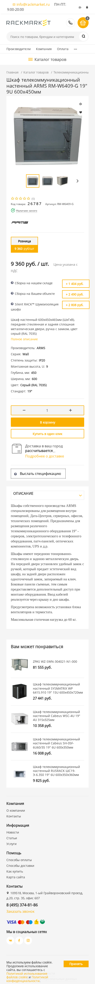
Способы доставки (20, 866)
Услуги (11, 844)
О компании (15, 810)
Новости (12, 832)
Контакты (13, 816)
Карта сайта (15, 877)
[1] (13, 198)
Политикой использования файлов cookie (26, 975)
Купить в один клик (47, 434)
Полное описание (24, 339)
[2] (17, 198)
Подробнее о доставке (44, 456)
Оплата (62, 49)
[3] (21, 198)
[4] (25, 198)
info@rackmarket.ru (33, 4)
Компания (44, 49)
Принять (76, 964)
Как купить (14, 871)
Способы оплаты (19, 860)
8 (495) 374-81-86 (70, 22)
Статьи (11, 838)
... (75, 48)
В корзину (47, 422)
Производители (18, 49)
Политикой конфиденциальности (27, 979)
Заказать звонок (20, 911)
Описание (23, 493)
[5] (29, 198)
